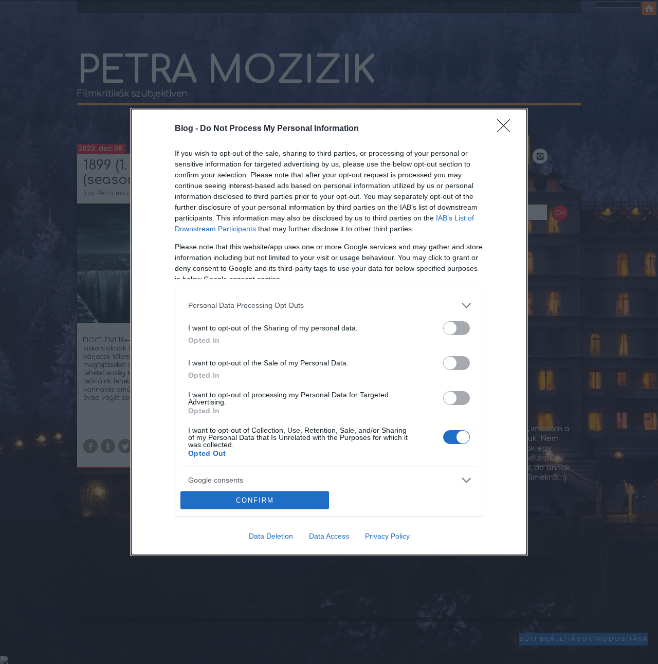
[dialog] (329, 332)
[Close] (507, 129)
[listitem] (329, 305)
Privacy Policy (387, 536)
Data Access (329, 536)
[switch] (456, 328)
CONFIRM (255, 500)
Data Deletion (271, 536)
